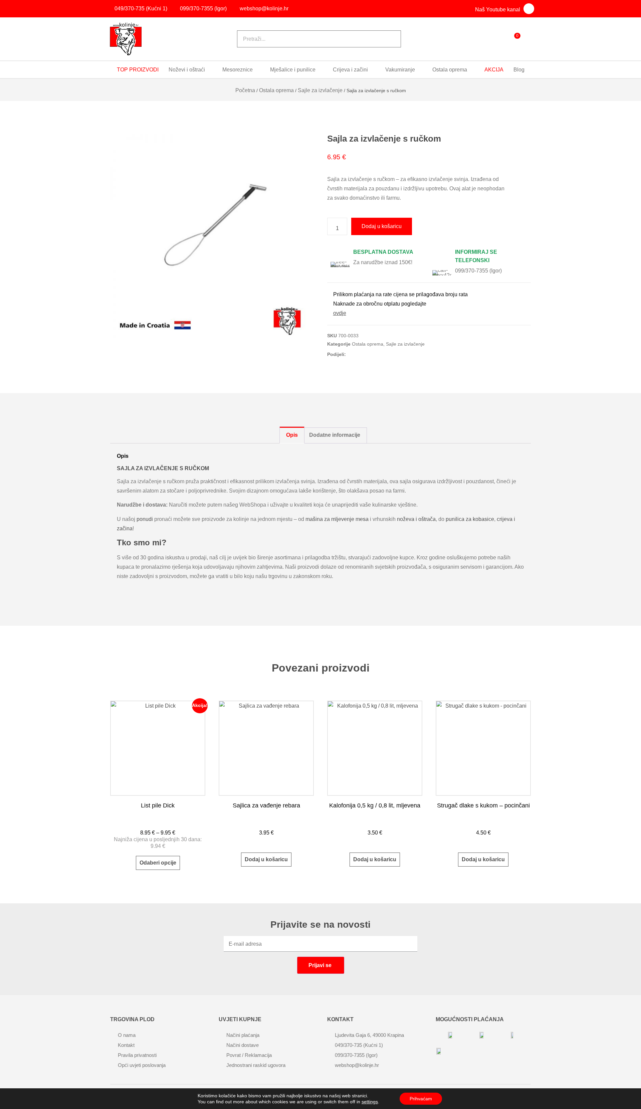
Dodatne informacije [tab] (334, 435)
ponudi (145, 519)
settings (370, 1101)
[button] (353, 353)
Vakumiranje (400, 69)
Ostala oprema (449, 69)
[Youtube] (528, 8)
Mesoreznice (237, 69)
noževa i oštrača (416, 519)
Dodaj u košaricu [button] (266, 859)
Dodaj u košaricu (382, 226)
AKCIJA (493, 69)
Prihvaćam (421, 1098)
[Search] (387, 39)
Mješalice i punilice (292, 69)
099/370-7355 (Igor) (478, 270)
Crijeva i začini (350, 69)
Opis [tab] (292, 435)
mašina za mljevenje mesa (337, 519)
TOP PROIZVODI (138, 69)
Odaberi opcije (158, 863)
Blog (518, 69)
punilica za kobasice (470, 519)
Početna (245, 90)
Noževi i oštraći (187, 69)
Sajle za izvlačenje (320, 90)
